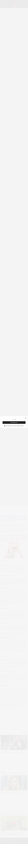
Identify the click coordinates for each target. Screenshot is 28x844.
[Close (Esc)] (25, 418)
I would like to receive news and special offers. (15, 425)
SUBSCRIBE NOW (14, 422)
